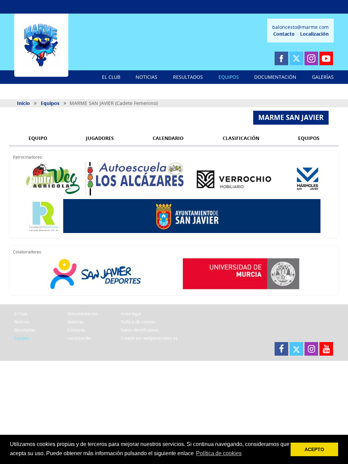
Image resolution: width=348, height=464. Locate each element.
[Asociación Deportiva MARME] (41, 45)
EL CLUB (111, 77)
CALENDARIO (168, 138)
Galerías (76, 322)
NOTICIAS (146, 77)
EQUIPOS (229, 77)
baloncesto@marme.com (300, 27)
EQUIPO (38, 138)
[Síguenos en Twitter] (296, 58)
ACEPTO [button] (314, 449)
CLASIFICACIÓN (241, 138)
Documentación (83, 314)
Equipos (50, 103)
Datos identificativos (140, 330)
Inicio (23, 103)
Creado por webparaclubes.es (149, 338)
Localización (314, 34)
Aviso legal (131, 314)
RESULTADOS (188, 77)
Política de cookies (138, 322)
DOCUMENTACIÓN (275, 77)
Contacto (284, 34)
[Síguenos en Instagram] (311, 58)
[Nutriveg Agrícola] (53, 178)
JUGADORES (100, 138)
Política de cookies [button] (219, 453)
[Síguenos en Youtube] (326, 58)
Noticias (22, 322)
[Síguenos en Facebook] (281, 58)
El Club (20, 314)
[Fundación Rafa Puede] (44, 216)
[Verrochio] (239, 178)
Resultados (24, 330)
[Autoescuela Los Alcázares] (136, 178)
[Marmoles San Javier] (307, 178)
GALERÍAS (323, 77)
